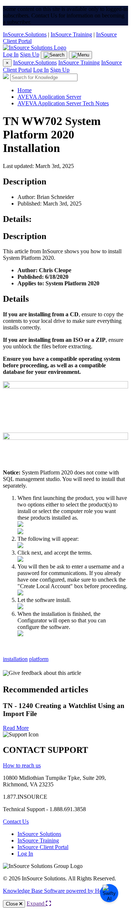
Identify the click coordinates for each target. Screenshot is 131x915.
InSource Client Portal (42, 847)
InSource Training (71, 34)
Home (24, 90)
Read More (16, 728)
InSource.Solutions (25, 34)
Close (12, 904)
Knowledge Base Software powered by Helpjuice (60, 891)
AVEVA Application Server (49, 97)
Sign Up (29, 54)
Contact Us (16, 821)
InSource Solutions (39, 834)
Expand (36, 903)
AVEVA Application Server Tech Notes (63, 103)
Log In (11, 54)
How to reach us (22, 765)
